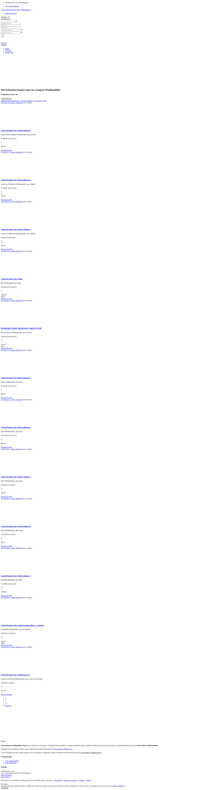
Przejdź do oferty (6, 150)
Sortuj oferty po (6, 99)
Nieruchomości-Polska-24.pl (62, 749)
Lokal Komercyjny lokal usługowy (16, 130)
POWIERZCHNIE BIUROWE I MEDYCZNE (21, 328)
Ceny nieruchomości (12, 6)
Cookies (81, 780)
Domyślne (4, 101)
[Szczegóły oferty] (12, 103)
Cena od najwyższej (39, 101)
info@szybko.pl (6, 775)
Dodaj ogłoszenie (11, 763)
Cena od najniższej (26, 101)
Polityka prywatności (70, 780)
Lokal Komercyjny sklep (11, 279)
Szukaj (4, 45)
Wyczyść (4, 43)
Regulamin (58, 780)
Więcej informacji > (119, 786)
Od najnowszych (13, 101)
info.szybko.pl (5, 777)
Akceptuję (5, 788)
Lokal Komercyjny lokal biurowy (15, 675)
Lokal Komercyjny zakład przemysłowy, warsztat (22, 625)
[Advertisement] (64, 70)
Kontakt (88, 780)
